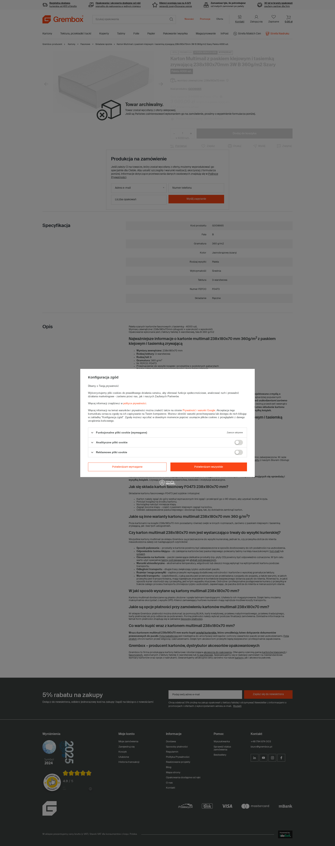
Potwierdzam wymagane (127, 467)
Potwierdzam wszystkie (208, 467)
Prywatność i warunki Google (199, 410)
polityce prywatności (134, 403)
